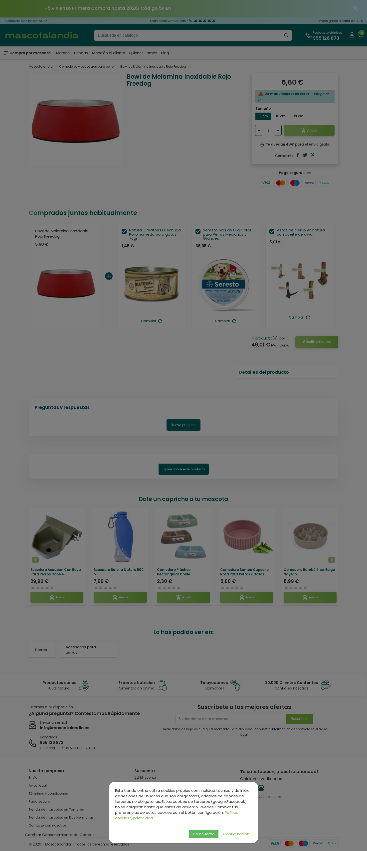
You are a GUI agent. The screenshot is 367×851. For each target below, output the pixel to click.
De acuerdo (204, 834)
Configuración (236, 834)
